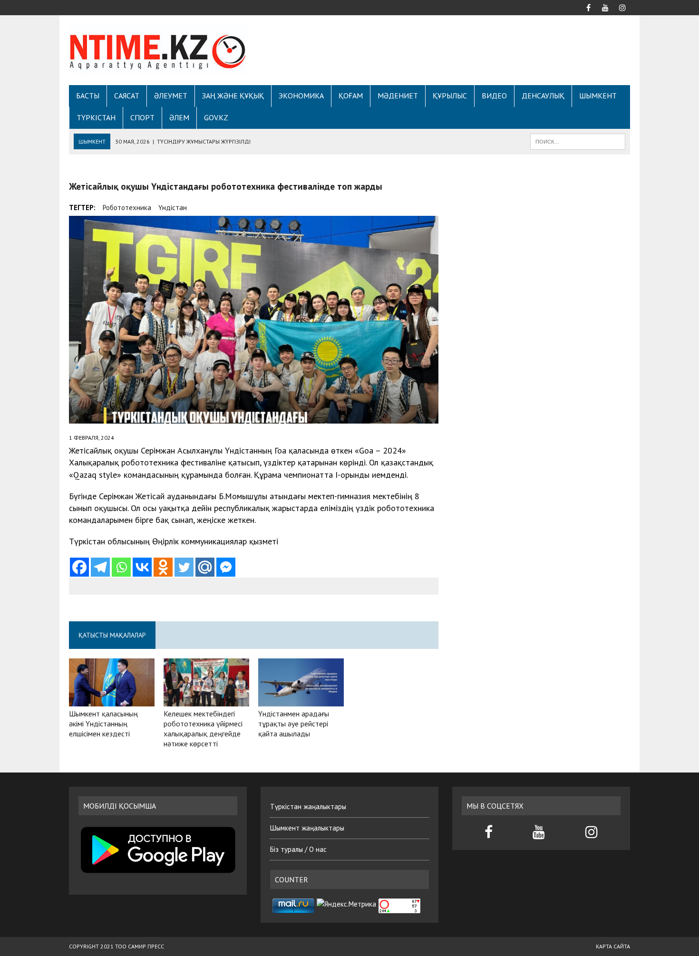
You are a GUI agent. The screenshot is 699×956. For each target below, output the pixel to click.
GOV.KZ (216, 117)
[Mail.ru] (204, 567)
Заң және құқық (233, 95)
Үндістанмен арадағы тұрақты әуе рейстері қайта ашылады (293, 723)
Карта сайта (613, 946)
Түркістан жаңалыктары (308, 806)
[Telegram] (100, 567)
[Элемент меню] (588, 6)
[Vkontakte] (142, 567)
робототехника (127, 207)
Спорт (142, 117)
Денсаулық (543, 95)
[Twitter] (184, 567)
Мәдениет (398, 95)
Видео (494, 95)
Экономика (301, 95)
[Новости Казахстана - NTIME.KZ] (158, 50)
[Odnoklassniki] (163, 567)
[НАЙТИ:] (577, 140)
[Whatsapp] (121, 567)
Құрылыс (450, 95)
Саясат (126, 95)
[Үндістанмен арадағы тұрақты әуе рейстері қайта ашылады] (301, 700)
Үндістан (172, 207)
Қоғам (351, 95)
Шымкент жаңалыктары (307, 827)
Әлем (179, 117)
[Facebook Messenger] (225, 567)
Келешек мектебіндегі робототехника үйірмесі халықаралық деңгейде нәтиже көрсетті (203, 728)
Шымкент (598, 95)
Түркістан (96, 117)
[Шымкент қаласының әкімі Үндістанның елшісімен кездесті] (112, 700)
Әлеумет (170, 95)
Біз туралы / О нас (298, 849)
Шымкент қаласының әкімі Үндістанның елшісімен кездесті (103, 723)
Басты (87, 95)
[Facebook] (79, 567)
